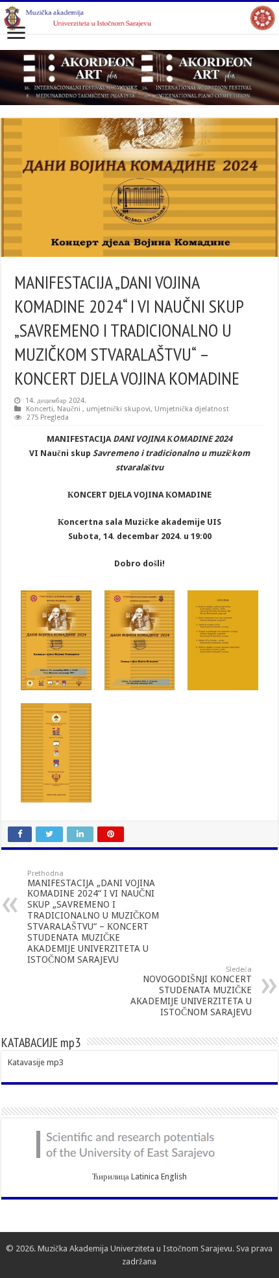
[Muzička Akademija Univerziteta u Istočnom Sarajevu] (139, 18)
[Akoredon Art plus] (139, 77)
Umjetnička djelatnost (191, 409)
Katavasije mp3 (36, 1062)
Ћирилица (110, 1176)
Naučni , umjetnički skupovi (104, 409)
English (174, 1176)
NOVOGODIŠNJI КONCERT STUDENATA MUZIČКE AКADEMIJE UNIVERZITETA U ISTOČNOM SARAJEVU (191, 991)
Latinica (145, 1176)
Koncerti (39, 409)
